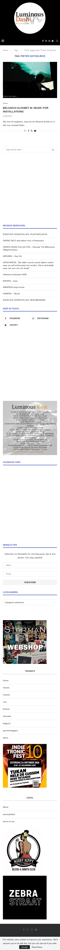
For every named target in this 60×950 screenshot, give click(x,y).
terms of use (8, 821)
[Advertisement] (30, 188)
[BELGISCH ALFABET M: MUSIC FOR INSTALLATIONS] (30, 80)
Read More (37, 947)
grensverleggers (10, 730)
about (5, 738)
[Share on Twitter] (32, 130)
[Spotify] (52, 41)
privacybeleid (9, 814)
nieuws (6, 687)
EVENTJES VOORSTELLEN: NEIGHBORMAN (24, 300)
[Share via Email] (35, 131)
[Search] (57, 41)
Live (5, 702)
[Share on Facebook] (28, 131)
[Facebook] (43, 41)
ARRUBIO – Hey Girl (12, 256)
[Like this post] (25, 131)
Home (5, 50)
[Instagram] (49, 41)
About (5, 807)
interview (7, 716)
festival (6, 709)
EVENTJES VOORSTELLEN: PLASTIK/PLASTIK (25, 234)
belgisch (6, 723)
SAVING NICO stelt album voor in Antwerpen (23, 240)
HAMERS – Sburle (11, 293)
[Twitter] (46, 41)
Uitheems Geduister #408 (15, 274)
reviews (6, 695)
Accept (24, 947)
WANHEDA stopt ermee (13, 287)
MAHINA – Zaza (10, 281)
